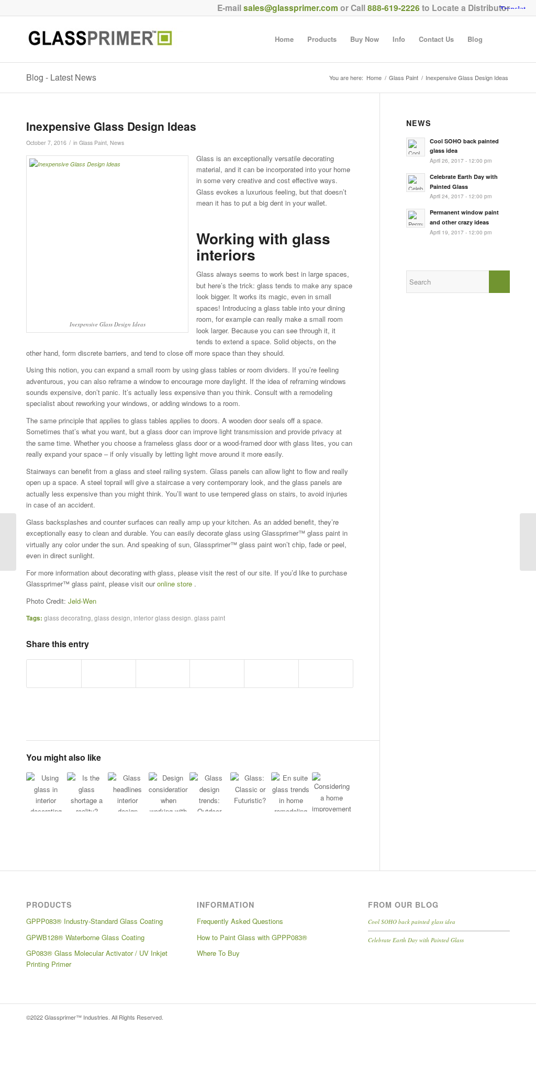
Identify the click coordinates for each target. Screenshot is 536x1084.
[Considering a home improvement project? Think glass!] (331, 791)
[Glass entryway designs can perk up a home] (528, 542)
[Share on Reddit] (271, 673)
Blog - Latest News (61, 77)
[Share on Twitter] (109, 673)
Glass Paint (93, 142)
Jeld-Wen (82, 601)
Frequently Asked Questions (240, 921)
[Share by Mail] (326, 673)
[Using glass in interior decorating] (45, 791)
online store (175, 584)
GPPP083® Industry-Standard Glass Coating (94, 921)
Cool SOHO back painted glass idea (411, 921)
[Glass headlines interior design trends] (127, 791)
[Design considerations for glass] (168, 791)
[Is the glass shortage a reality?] (86, 791)
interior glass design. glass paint (179, 618)
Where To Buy (218, 953)
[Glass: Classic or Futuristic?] (250, 791)
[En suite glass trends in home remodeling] (290, 791)
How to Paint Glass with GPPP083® (252, 937)
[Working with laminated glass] (8, 542)
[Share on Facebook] (54, 673)
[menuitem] (284, 39)
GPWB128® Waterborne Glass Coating (85, 937)
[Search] (499, 39)
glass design (112, 618)
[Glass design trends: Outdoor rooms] (209, 791)
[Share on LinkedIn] (217, 673)
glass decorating (67, 618)
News (117, 142)
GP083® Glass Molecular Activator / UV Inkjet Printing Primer (97, 958)
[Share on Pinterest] (163, 673)
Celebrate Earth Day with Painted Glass (416, 940)
